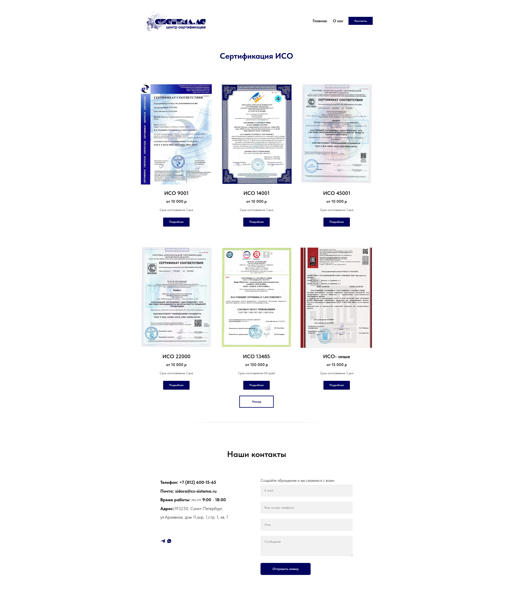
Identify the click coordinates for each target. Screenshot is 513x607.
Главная (320, 20)
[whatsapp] (169, 540)
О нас (338, 20)
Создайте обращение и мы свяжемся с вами (297, 480)
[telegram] (163, 540)
